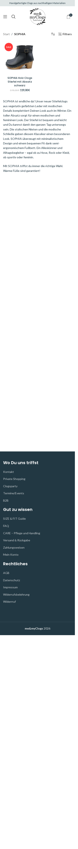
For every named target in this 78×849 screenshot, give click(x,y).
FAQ (6, 526)
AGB (6, 573)
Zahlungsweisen (14, 547)
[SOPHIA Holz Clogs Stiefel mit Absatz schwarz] (19, 58)
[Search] (13, 16)
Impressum (10, 587)
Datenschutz (11, 580)
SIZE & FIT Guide (14, 518)
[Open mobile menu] (5, 16)
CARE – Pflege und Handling (21, 533)
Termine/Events (13, 493)
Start (6, 34)
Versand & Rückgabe (16, 540)
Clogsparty (10, 486)
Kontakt (8, 471)
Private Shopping (14, 479)
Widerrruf (9, 601)
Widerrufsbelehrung (16, 594)
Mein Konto (11, 554)
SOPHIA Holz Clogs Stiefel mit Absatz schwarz (19, 81)
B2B (6, 500)
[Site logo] (37, 16)
